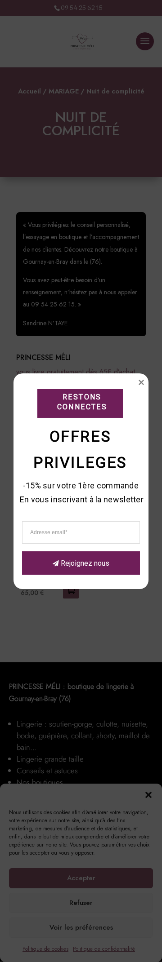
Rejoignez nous (85, 563)
